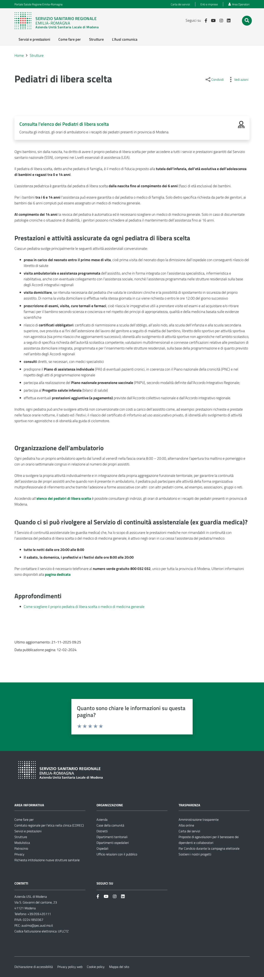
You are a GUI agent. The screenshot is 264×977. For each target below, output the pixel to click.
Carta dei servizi (189, 831)
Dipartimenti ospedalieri (113, 842)
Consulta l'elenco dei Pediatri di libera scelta (64, 124)
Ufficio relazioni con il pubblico (117, 854)
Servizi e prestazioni (27, 831)
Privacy (19, 854)
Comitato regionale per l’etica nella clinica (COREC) (49, 825)
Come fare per (24, 819)
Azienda (102, 819)
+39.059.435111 (39, 913)
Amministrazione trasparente (199, 819)
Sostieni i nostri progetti (195, 854)
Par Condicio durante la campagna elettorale (209, 848)
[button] (247, 20)
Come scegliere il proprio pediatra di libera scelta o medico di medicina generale (84, 606)
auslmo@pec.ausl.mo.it (37, 925)
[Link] (56, 20)
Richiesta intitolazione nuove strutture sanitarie (47, 859)
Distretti (102, 831)
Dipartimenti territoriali (112, 836)
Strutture (20, 836)
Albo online (186, 825)
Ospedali (102, 848)
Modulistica (22, 842)
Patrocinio (21, 848)
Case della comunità (110, 825)
